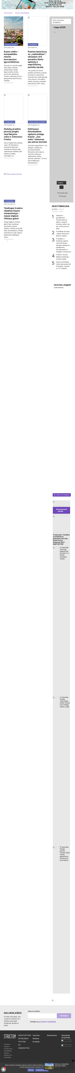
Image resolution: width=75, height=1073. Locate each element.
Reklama (36, 1038)
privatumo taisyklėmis (47, 1022)
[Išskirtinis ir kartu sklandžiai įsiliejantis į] (66, 339)
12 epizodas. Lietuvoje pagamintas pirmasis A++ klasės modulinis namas (65, 553)
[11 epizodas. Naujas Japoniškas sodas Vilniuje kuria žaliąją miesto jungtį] (56, 770)
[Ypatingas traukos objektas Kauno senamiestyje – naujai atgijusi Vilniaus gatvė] (13, 187)
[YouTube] (52, 1046)
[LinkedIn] (48, 1042)
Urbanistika (23, 1048)
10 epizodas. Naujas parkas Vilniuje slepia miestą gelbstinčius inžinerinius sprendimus (65, 853)
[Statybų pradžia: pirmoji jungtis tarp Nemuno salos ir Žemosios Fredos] (13, 108)
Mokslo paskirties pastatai (37, 122)
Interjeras (23, 1038)
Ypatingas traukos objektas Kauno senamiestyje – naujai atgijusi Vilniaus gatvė (13, 213)
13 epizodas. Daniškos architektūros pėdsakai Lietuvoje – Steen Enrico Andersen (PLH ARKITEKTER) (61, 539)
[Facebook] (48, 1038)
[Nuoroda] (61, 502)
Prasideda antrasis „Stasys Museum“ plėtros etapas (63, 233)
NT (19, 1045)
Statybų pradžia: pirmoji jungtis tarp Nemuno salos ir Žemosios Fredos (13, 134)
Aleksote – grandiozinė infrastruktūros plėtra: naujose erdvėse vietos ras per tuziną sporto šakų (63, 222)
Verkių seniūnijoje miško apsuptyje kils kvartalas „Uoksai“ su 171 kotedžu (63, 265)
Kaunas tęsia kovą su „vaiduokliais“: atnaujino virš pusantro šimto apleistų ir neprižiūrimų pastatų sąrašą (37, 59)
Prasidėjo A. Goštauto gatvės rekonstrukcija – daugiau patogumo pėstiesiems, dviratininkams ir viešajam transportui (63, 245)
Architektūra (33, 44)
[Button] (61, 187)
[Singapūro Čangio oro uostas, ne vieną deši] (56, 355)
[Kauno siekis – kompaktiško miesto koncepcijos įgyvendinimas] (13, 31)
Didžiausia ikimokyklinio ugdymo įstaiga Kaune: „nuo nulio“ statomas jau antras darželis (37, 135)
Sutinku (31, 1070)
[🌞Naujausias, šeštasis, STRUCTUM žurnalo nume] (66, 456)
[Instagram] (48, 1046)
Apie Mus (36, 1035)
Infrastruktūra (9, 122)
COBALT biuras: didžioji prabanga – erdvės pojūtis (63, 257)
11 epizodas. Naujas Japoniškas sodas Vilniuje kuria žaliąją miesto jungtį (65, 702)
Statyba (22, 1042)
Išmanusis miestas (11, 44)
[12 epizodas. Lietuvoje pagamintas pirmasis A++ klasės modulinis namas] (56, 620)
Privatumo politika (41, 1070)
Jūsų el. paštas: (34, 1011)
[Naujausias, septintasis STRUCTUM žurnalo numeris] (56, 431)
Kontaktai (36, 1042)
